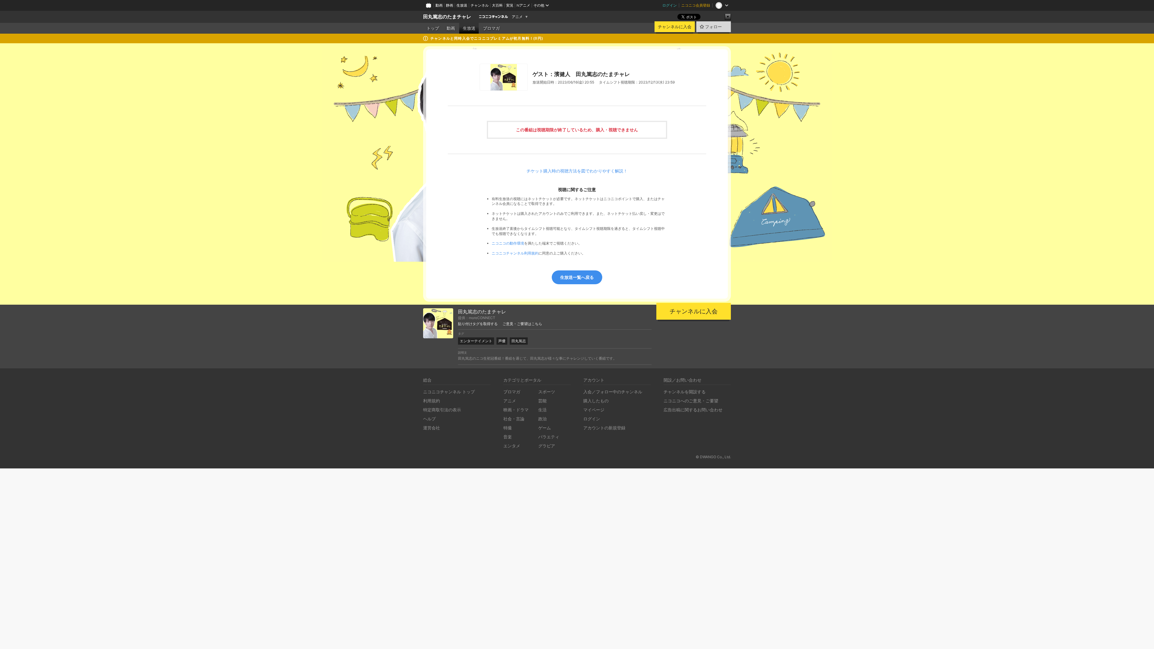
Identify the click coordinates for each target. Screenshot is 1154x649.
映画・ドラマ (516, 409)
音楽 (507, 436)
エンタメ (511, 445)
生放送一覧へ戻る (577, 277)
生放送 (461, 5)
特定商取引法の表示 (442, 409)
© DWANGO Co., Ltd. (713, 457)
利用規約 (431, 400)
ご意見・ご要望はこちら (522, 324)
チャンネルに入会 (674, 26)
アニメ (517, 17)
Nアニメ (523, 5)
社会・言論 (513, 418)
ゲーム (544, 427)
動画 (439, 5)
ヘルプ (429, 418)
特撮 (507, 427)
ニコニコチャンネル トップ (449, 391)
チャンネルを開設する (685, 391)
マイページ (593, 409)
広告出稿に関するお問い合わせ (693, 409)
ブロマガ (491, 28)
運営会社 (431, 427)
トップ (432, 28)
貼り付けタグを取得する (478, 324)
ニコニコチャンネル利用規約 (515, 253)
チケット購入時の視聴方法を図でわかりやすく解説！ (577, 171)
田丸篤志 (518, 341)
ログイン (669, 5)
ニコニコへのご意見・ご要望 (691, 400)
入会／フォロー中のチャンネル (612, 391)
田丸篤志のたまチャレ (447, 16)
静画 (449, 5)
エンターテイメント (476, 341)
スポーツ (546, 391)
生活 (542, 409)
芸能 (542, 400)
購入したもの (596, 400)
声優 (501, 341)
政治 (542, 418)
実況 (509, 5)
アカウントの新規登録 (604, 427)
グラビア (546, 445)
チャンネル (480, 5)
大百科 (497, 5)
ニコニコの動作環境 (508, 243)
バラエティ (548, 436)
